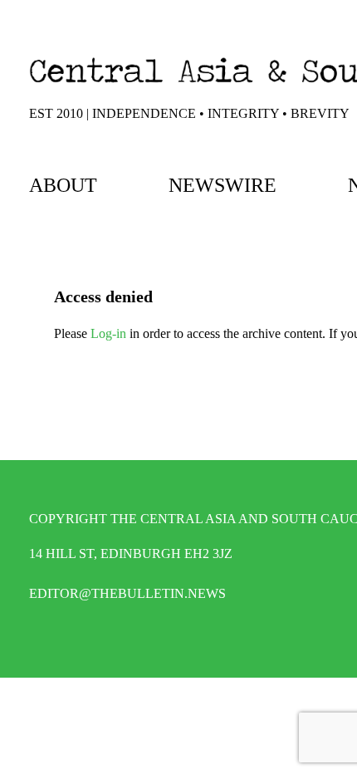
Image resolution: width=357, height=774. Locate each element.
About (63, 185)
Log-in (108, 333)
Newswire (222, 185)
